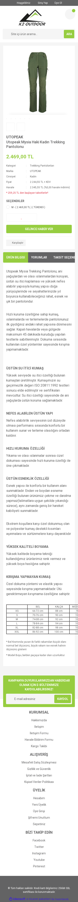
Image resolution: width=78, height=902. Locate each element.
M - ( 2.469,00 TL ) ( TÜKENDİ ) (28, 207)
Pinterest (39, 866)
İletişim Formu (39, 733)
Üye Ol (58, 2)
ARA (69, 34)
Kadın (33, 176)
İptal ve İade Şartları (39, 775)
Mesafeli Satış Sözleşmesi (39, 762)
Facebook (39, 840)
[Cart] (70, 14)
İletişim (39, 726)
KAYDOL (62, 699)
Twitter (39, 847)
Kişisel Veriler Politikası (39, 782)
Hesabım (39, 798)
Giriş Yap (42, 2)
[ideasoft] (17, 899)
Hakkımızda (39, 720)
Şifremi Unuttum (39, 817)
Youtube (39, 859)
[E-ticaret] (38, 899)
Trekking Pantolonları (42, 165)
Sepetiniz (39, 824)
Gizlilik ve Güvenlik (39, 769)
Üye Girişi (39, 811)
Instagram (39, 853)
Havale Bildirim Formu (39, 739)
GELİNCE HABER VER (39, 229)
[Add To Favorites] (21, 217)
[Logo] (32, 17)
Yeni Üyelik (39, 804)
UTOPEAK (14, 137)
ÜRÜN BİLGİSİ (15, 257)
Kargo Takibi (39, 746)
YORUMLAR (39, 257)
